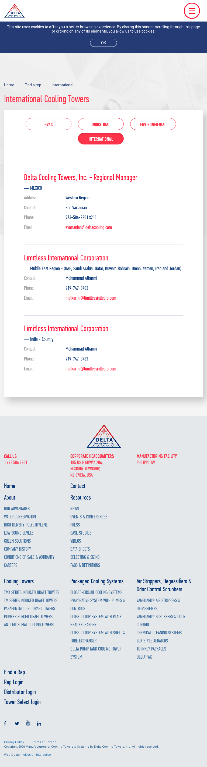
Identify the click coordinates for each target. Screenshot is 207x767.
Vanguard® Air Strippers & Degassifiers (158, 605)
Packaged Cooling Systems (96, 581)
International (62, 85)
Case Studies (80, 533)
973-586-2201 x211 (80, 217)
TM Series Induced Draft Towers (30, 600)
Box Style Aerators (152, 641)
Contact (77, 486)
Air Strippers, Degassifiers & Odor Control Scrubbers (164, 585)
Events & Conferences (88, 517)
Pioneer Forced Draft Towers (28, 617)
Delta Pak (144, 657)
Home (9, 85)
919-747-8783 (76, 288)
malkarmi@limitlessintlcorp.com (90, 298)
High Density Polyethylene (26, 525)
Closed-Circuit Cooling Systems (96, 592)
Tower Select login (22, 702)
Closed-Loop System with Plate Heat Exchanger (96, 621)
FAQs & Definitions (85, 565)
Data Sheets (80, 549)
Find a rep (33, 85)
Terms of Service (44, 742)
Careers (10, 565)
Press (75, 525)
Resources (80, 497)
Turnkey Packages (151, 649)
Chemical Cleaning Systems (159, 633)
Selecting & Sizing (84, 557)
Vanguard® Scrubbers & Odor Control (161, 621)
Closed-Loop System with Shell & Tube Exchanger (97, 637)
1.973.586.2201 (15, 462)
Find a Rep (14, 672)
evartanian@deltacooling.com (88, 227)
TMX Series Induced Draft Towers (31, 592)
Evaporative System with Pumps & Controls (97, 605)
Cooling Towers (19, 581)
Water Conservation (20, 517)
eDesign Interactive (37, 755)
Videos (75, 541)
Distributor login (20, 692)
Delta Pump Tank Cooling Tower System (95, 653)
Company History (17, 549)
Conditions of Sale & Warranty (29, 557)
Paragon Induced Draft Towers (29, 609)
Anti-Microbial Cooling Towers (29, 625)
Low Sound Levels (18, 533)
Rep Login (13, 682)
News (74, 509)
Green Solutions (17, 541)
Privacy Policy (14, 742)
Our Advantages (17, 509)
